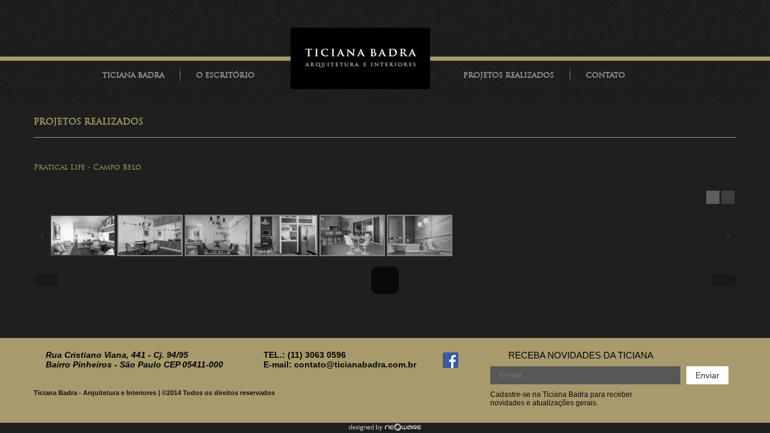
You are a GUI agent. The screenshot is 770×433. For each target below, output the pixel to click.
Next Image (724, 280)
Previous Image (46, 280)
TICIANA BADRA (133, 75)
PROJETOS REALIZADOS (508, 75)
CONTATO (605, 75)
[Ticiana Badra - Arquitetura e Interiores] (360, 60)
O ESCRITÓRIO (225, 75)
